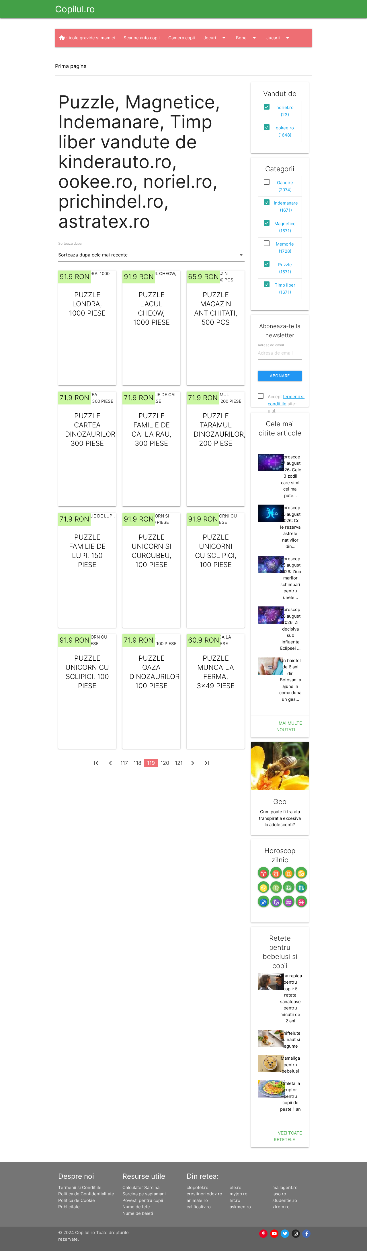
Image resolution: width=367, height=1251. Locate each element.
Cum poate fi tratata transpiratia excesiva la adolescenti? (280, 818)
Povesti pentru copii (142, 1200)
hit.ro (235, 1200)
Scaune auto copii (142, 37)
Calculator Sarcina (140, 1187)
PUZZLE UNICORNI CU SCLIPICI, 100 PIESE (216, 551)
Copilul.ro (75, 9)
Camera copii (181, 37)
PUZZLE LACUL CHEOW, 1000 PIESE (151, 308)
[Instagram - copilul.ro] (295, 1233)
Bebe (247, 37)
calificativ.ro (199, 1206)
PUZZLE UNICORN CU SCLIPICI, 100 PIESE (87, 672)
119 (151, 763)
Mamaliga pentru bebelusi (290, 1064)
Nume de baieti (137, 1213)
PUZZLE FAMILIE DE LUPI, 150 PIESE (87, 551)
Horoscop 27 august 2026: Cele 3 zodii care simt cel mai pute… (290, 476)
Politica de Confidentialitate (86, 1193)
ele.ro (235, 1187)
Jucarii (278, 37)
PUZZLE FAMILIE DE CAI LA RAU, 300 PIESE (151, 430)
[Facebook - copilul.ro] (306, 1233)
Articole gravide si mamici (89, 37)
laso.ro (279, 1193)
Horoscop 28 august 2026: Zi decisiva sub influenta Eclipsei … (290, 629)
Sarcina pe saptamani (144, 1193)
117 (124, 763)
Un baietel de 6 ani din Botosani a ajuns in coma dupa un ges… (290, 680)
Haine (74, 56)
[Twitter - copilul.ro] (285, 1233)
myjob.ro (238, 1193)
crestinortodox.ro (204, 1193)
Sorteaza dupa (70, 243)
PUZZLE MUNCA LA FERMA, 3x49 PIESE (216, 672)
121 (179, 763)
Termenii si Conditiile (79, 1187)
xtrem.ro (281, 1206)
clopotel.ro (197, 1187)
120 (165, 763)
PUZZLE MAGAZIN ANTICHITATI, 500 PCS (215, 308)
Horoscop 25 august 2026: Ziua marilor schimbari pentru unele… (290, 578)
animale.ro (197, 1200)
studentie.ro (284, 1200)
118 (137, 763)
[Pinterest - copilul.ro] (263, 1233)
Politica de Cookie (76, 1200)
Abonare (280, 375)
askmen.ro (240, 1206)
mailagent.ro (285, 1187)
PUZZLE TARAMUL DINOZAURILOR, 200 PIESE (216, 430)
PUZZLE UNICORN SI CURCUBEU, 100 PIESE (151, 551)
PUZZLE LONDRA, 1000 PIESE (87, 304)
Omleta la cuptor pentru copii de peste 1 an (290, 1096)
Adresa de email (271, 345)
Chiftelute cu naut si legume (290, 1039)
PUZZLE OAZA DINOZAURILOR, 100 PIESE (151, 672)
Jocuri (215, 37)
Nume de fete (136, 1206)
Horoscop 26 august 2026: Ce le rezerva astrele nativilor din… (290, 527)
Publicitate (69, 1206)
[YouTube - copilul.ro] (274, 1233)
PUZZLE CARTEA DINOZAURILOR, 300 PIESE (87, 430)
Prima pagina (71, 66)
